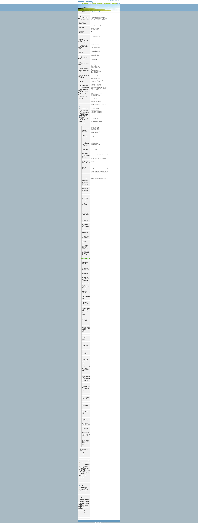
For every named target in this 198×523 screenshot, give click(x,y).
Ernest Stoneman (81, 31)
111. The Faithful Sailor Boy (86, 292)
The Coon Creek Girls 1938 (82, 82)
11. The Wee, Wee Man (85, 142)
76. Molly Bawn (84, 242)
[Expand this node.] (79, 16)
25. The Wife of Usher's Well (86, 162)
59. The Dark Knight (85, 219)
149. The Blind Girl (84, 353)
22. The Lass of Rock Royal (86, 158)
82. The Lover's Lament (85, 251)
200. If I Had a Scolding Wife (86, 434)
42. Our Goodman (84, 191)
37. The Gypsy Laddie (85, 184)
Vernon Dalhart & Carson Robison (83, 28)
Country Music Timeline (82, 11)
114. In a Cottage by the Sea (86, 296)
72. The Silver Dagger (85, 237)
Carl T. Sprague (81, 39)
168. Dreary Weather (85, 385)
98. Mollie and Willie (85, 273)
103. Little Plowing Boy (85, 280)
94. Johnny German (85, 268)
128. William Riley (84, 319)
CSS (100, 522)
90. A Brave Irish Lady (85, 262)
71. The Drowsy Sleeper (85, 236)
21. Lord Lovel (84, 157)
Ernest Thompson (81, 27)
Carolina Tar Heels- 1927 (83, 45)
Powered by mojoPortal (94, 522)
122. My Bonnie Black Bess (86, 308)
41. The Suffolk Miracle (85, 190)
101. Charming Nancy (85, 277)
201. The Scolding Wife (85, 435)
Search (116, 0)
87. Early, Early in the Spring (86, 258)
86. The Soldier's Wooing (85, 257)
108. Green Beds (84, 288)
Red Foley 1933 (81, 65)
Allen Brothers (81, 48)
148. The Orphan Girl (85, 352)
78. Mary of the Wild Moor (85, 245)
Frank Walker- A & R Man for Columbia (84, 19)
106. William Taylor (84, 285)
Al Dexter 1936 (81, 81)
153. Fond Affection (85, 359)
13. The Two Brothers (85, 145)
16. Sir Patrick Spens (85, 149)
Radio (81, 16)
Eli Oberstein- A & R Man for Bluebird (84, 59)
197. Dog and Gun (84, 429)
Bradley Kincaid (81, 52)
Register (113, 0)
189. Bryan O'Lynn (84, 419)
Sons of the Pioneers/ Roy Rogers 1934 (84, 70)
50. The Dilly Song (84, 204)
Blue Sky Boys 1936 (81, 77)
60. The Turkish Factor (85, 220)
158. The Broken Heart (85, 368)
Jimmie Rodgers (81, 51)
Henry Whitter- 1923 (81, 22)
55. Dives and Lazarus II (85, 214)
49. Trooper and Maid (85, 203)
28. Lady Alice (84, 167)
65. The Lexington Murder (85, 227)
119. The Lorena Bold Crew (86, 303)
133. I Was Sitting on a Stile (86, 327)
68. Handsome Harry (85, 232)
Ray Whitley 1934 (81, 71)
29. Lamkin (83, 168)
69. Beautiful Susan (85, 233)
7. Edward (83, 135)
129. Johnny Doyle (84, 320)
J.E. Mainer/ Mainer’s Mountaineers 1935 (84, 74)
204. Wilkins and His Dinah (85, 440)
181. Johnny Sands (84, 406)
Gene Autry (80, 56)
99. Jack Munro (84, 274)
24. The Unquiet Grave (85, 161)
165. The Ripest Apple (85, 380)
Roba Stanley (80, 32)
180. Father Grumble (85, 405)
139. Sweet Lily (84, 337)
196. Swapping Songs (85, 428)
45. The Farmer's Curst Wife (86, 197)
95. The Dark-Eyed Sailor (85, 269)
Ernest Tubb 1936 (81, 80)
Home (108, 0)
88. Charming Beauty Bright (86, 259)
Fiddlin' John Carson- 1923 (82, 23)
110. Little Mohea (84, 291)
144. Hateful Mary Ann (85, 345)
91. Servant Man (84, 263)
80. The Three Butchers (85, 248)
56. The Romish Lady (85, 213)
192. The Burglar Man (85, 423)
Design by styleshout (104, 522)
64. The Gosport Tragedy (85, 226)
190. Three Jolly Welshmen (85, 420)
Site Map (111, 0)
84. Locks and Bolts (85, 254)
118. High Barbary (84, 302)
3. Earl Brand (84, 130)
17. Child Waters (84, 150)
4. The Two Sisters (84, 131)
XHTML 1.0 (98, 522)
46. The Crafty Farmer (85, 198)
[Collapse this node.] (79, 93)
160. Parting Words (84, 371)
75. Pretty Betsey (84, 241)
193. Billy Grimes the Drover (86, 424)
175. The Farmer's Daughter (86, 397)
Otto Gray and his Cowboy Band (84, 42)
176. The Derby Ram (85, 398)
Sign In (118, 0)
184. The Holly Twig (85, 411)
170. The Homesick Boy (85, 388)
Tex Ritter (80, 62)
